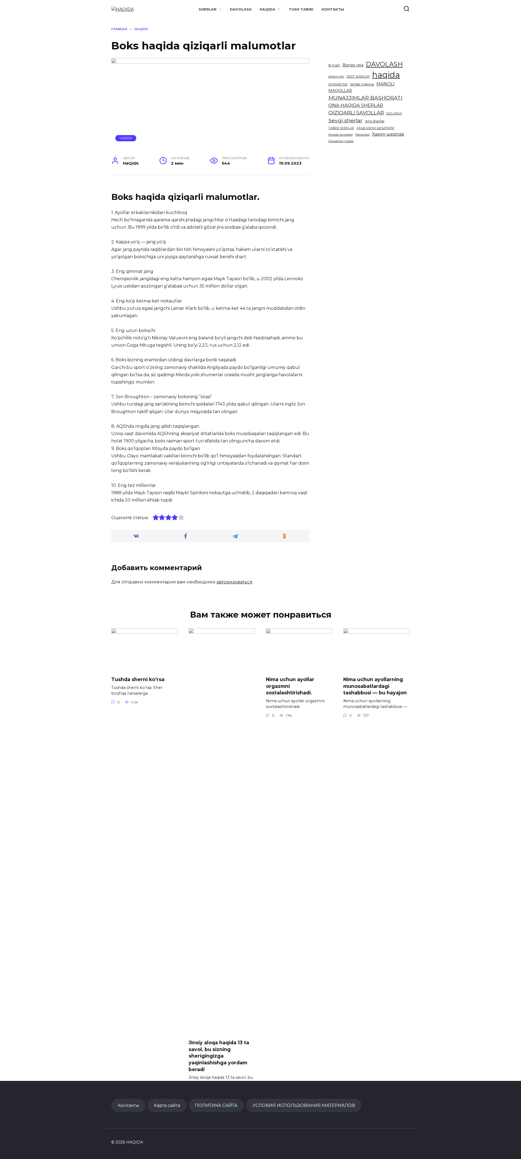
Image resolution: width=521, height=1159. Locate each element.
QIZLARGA (394, 113)
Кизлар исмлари (340, 134)
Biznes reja (352, 65)
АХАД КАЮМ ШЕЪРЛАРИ (375, 128)
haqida (386, 74)
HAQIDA (267, 9)
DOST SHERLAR (358, 76)
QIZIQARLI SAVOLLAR (356, 112)
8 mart (334, 65)
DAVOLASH (241, 9)
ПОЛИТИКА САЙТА (216, 1105)
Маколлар (362, 134)
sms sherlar (375, 121)
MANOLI (385, 84)
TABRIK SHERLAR (341, 128)
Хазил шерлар (388, 134)
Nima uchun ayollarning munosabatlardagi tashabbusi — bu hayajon (375, 685)
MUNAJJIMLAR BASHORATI (365, 97)
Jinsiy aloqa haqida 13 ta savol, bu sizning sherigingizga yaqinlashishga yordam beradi (219, 1056)
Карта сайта (167, 1105)
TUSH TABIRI (301, 9)
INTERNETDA (338, 84)
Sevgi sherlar (345, 120)
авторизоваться (234, 582)
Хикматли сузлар (341, 141)
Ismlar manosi (362, 84)
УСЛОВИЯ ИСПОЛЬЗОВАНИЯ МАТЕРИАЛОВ (303, 1105)
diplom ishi (336, 76)
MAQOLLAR (340, 90)
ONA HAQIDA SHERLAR (355, 105)
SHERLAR (208, 9)
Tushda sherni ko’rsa (137, 679)
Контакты (333, 9)
